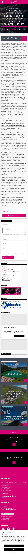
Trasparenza (4, 497)
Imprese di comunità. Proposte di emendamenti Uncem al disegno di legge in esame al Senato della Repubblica (14, 395)
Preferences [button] (22, 541)
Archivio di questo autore (14, 215)
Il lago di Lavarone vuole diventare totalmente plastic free (14, 374)
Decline (14, 549)
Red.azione (11, 29)
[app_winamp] (13, 529)
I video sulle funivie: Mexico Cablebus (14, 440)
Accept (14, 545)
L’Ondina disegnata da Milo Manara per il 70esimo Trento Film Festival (14, 418)
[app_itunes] (8, 529)
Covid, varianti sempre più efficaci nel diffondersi (14, 458)
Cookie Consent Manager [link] (6, 532)
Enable (19, 335)
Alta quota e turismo (14, 8)
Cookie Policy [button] (18, 540)
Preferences (14, 552)
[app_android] (3, 529)
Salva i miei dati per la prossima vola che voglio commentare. (15, 254)
